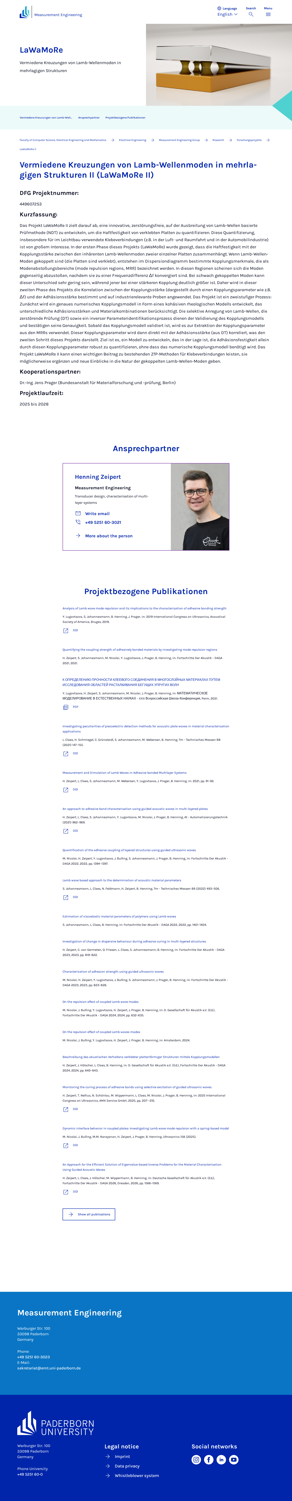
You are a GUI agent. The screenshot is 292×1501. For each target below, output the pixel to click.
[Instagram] (196, 1459)
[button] (229, 12)
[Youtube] (234, 1459)
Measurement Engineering (58, 15)
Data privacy (127, 1466)
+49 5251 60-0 (30, 1474)
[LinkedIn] (221, 1459)
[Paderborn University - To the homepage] (24, 12)
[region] (143, 118)
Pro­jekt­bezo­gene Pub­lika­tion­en (125, 117)
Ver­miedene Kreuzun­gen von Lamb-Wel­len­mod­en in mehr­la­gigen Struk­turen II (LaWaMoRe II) (47, 117)
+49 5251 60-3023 (33, 1357)
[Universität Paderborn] (146, 1423)
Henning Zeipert (98, 476)
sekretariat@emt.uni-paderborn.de (49, 1368)
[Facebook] (209, 1459)
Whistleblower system (137, 1475)
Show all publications (94, 1214)
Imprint (122, 1456)
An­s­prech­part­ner (89, 117)
